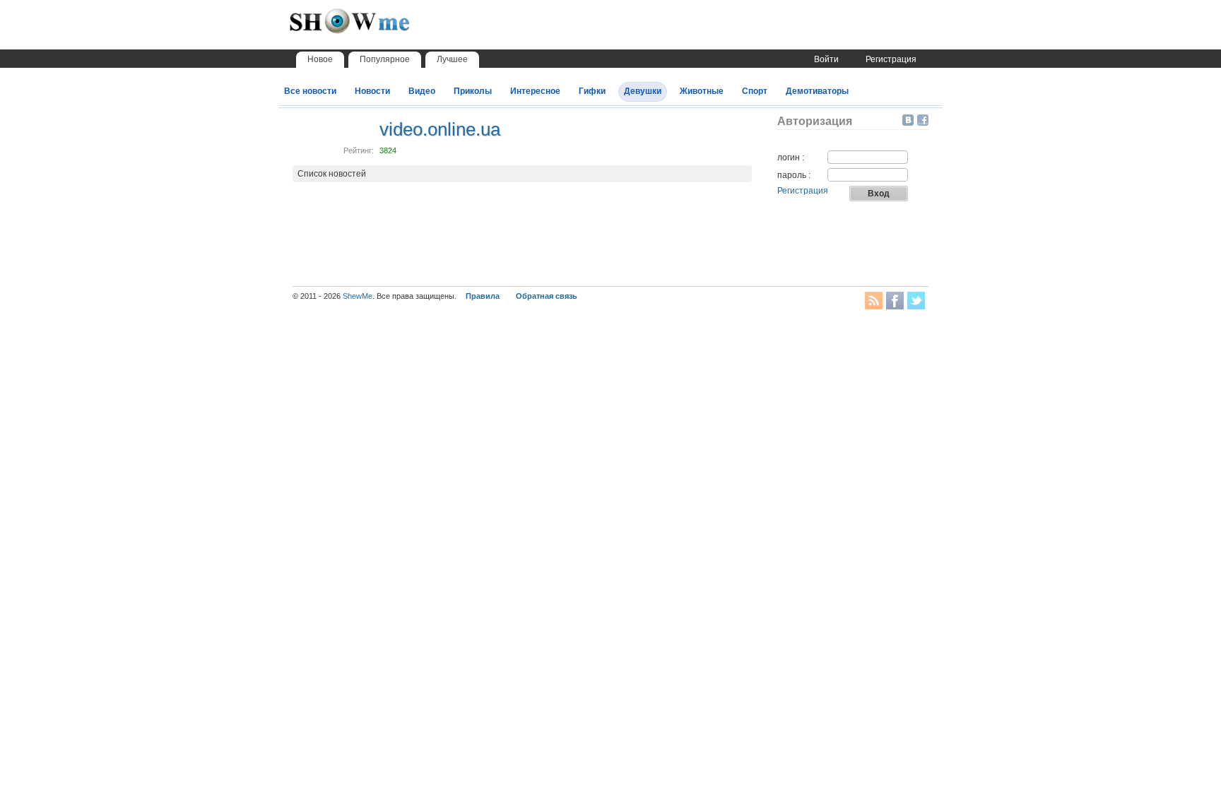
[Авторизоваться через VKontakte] (909, 120)
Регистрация (891, 59)
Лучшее (452, 59)
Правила (483, 296)
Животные (702, 91)
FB (895, 300)
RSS (874, 300)
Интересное (535, 91)
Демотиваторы (817, 91)
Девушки (642, 91)
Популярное (385, 59)
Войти (826, 59)
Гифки (592, 91)
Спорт (754, 91)
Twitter (916, 300)
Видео (421, 91)
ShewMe (357, 296)
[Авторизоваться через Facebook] (922, 120)
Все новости (310, 91)
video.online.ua (439, 129)
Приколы (473, 91)
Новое (320, 59)
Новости (372, 91)
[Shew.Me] (381, 28)
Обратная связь (546, 296)
